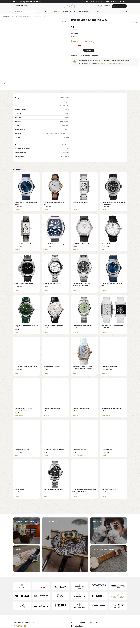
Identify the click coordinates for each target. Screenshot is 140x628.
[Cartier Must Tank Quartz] (84, 187)
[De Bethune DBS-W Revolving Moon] (26, 351)
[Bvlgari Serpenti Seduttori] (55, 351)
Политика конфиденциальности (117, 625)
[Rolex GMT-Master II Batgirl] (55, 393)
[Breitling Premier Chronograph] (55, 310)
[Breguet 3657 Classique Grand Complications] (84, 516)
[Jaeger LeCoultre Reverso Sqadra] (113, 310)
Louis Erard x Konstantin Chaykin (53, 449)
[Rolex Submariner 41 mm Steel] (55, 474)
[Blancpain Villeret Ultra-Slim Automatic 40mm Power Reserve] (84, 474)
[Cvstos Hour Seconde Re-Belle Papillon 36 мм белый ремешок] (84, 351)
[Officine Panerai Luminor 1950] (26, 268)
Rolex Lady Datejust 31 (21, 449)
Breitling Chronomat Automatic (82, 572)
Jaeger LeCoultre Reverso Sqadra (112, 325)
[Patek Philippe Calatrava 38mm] (84, 228)
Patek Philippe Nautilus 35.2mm (111, 408)
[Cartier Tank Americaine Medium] (26, 228)
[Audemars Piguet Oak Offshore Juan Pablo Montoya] (113, 557)
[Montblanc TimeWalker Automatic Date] (26, 599)
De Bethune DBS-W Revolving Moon (25, 366)
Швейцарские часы (12, 16)
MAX (115, 63)
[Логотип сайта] (70, 6)
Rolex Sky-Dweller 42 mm (109, 366)
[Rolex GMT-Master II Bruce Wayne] (55, 516)
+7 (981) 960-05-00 (101, 63)
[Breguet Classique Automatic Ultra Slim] (55, 187)
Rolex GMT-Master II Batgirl (51, 408)
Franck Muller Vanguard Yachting (53, 244)
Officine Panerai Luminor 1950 (23, 283)
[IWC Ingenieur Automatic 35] (26, 557)
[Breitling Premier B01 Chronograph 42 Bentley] (26, 310)
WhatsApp (120, 63)
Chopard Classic (107, 449)
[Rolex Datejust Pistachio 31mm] (84, 310)
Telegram (110, 63)
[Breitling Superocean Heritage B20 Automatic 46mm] (84, 599)
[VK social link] (123, 1)
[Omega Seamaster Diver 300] (55, 268)
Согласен (133, 625)
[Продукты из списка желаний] (117, 11)
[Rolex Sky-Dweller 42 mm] (113, 351)
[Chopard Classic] (113, 434)
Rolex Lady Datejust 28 (109, 489)
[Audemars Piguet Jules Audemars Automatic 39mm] (26, 516)
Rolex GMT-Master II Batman (81, 408)
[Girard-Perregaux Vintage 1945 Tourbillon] (113, 516)
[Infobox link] (91, 2)
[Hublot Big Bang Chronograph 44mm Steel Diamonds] (113, 187)
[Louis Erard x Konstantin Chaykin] (55, 434)
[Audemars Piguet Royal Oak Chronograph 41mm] (26, 393)
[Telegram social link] (125, 1)
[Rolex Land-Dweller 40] (84, 434)
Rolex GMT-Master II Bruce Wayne (53, 531)
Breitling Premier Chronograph (53, 325)
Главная (3, 16)
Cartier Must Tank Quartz (80, 202)
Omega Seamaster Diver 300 (52, 283)
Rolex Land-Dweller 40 (79, 449)
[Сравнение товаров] (114, 11)
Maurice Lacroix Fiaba (50, 572)
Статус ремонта (120, 6)
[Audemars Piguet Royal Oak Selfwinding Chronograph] (84, 268)
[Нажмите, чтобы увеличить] (4, 83)
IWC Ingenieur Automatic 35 (23, 572)
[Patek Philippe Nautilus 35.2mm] (113, 393)
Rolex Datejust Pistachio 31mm (82, 325)
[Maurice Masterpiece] (113, 228)
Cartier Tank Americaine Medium (24, 244)
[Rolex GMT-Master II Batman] (84, 393)
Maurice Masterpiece (108, 244)
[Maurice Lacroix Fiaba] (55, 557)
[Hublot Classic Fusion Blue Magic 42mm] (113, 268)
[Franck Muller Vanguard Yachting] (55, 228)
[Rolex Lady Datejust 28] (113, 474)
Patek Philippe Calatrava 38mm (82, 244)
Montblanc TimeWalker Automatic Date (26, 614)
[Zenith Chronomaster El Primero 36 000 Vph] (113, 599)
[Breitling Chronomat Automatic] (84, 557)
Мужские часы (23, 16)
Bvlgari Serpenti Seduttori (51, 366)
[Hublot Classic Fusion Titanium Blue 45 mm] (26, 187)
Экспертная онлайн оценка (34, 1)
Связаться (88, 50)
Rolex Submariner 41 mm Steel (53, 489)
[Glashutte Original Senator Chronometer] (55, 599)
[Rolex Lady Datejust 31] (26, 434)
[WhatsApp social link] (121, 1)
